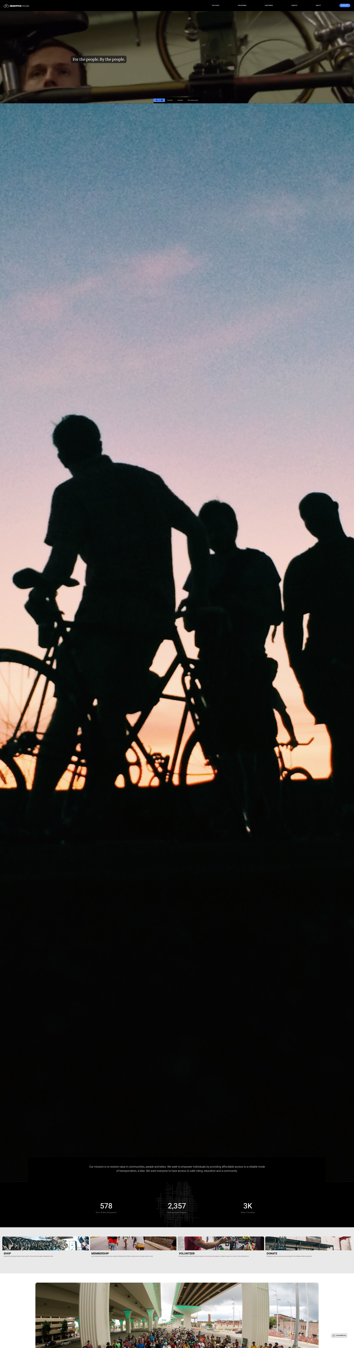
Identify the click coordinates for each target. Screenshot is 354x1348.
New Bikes (170, 100)
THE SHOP (215, 5)
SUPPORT (344, 5)
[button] (159, 100)
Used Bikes (180, 100)
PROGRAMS (242, 5)
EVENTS (294, 5)
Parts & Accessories (193, 100)
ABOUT (318, 5)
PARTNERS (269, 5)
